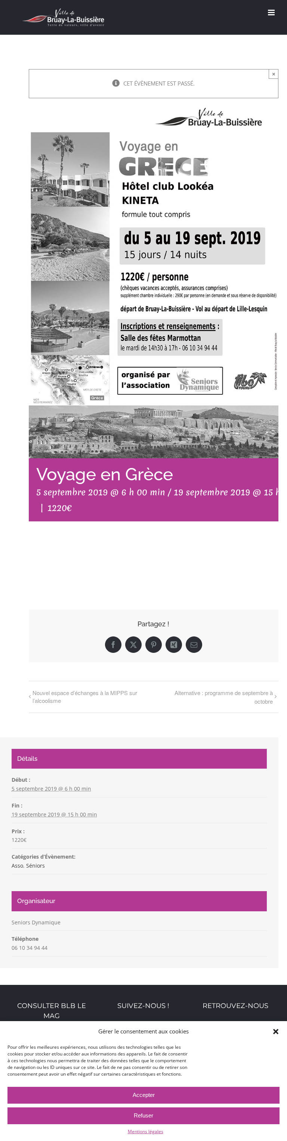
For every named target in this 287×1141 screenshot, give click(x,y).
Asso (17, 865)
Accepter (144, 1095)
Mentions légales (145, 1131)
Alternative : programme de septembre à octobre (224, 697)
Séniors (35, 865)
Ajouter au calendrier (66, 563)
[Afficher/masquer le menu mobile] (272, 12)
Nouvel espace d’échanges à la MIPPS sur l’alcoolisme (85, 696)
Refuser (143, 1115)
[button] (276, 1031)
